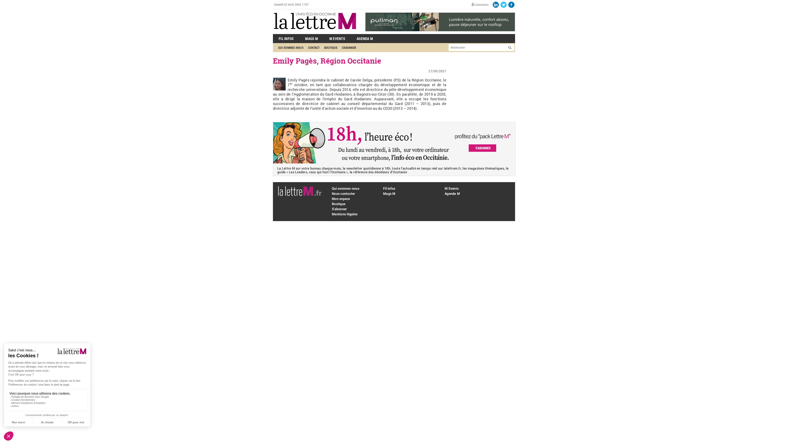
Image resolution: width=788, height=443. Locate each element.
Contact (314, 48)
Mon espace (341, 198)
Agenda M (365, 38)
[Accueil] (315, 31)
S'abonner (349, 48)
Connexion (481, 5)
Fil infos (389, 188)
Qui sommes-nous (291, 48)
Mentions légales (344, 214)
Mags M (311, 38)
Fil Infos (286, 38)
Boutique (330, 48)
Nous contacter (343, 193)
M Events (337, 38)
